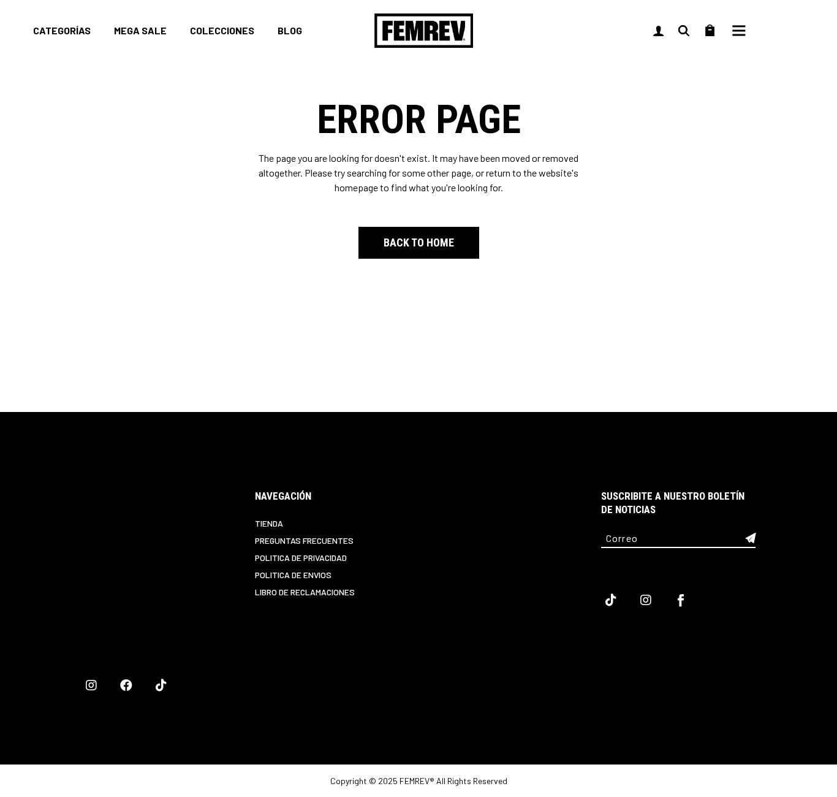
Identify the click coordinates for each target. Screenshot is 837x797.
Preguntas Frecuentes (304, 540)
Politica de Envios (293, 575)
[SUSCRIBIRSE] (751, 538)
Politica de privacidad (301, 557)
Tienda (269, 523)
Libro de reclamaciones (305, 592)
